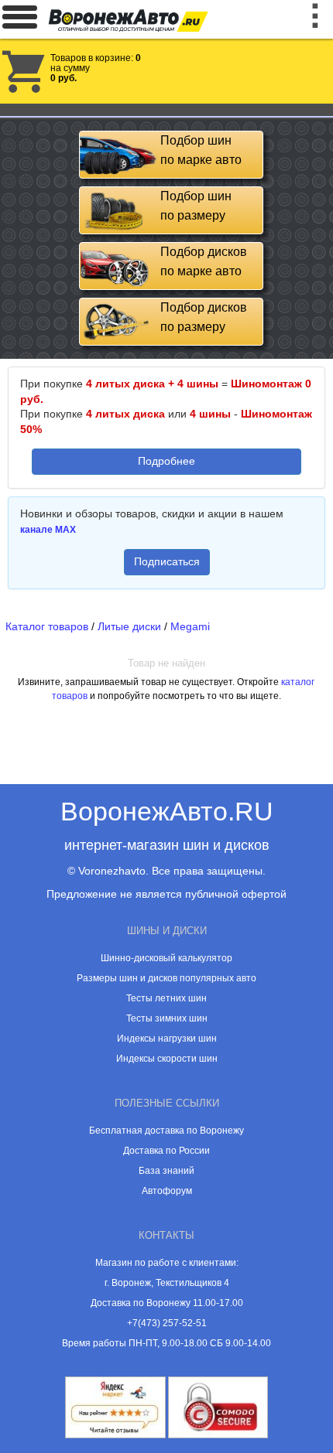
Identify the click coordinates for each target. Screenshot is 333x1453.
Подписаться (167, 561)
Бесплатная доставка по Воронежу (166, 1130)
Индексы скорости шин (167, 1058)
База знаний (166, 1170)
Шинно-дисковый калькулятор (166, 958)
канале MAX (48, 529)
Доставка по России (166, 1150)
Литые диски (129, 626)
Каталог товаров (46, 626)
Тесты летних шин (166, 998)
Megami (190, 626)
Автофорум (167, 1190)
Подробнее (166, 461)
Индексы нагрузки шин (167, 1038)
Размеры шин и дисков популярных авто (166, 978)
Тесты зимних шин (167, 1018)
